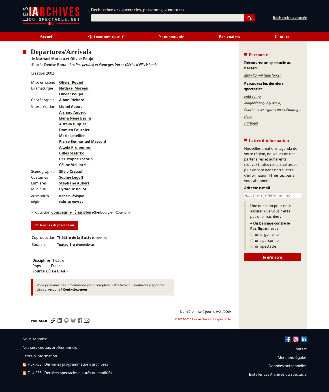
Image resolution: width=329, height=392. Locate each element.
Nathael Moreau (50, 58)
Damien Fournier (74, 129)
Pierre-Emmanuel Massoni (82, 141)
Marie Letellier (72, 135)
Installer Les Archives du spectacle (278, 374)
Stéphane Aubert (74, 183)
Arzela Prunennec (75, 147)
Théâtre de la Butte (74, 237)
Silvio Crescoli (71, 171)
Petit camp (252, 96)
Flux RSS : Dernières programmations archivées (68, 364)
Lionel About (70, 106)
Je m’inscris (273, 257)
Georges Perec (111, 64)
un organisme (266, 235)
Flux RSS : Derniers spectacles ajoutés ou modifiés (70, 372)
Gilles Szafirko (71, 153)
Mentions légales (292, 357)
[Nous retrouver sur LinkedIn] (304, 340)
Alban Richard (71, 99)
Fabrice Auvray (71, 201)
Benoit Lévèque (71, 196)
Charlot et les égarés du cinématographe (272, 109)
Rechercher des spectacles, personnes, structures (137, 9)
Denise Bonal (56, 64)
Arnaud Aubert (72, 112)
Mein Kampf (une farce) (262, 75)
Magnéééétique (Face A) (262, 103)
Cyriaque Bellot (72, 188)
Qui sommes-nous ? (106, 36)
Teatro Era (66, 244)
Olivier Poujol (82, 58)
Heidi (248, 116)
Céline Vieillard (72, 164)
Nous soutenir (171, 36)
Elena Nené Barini (75, 118)
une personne (266, 241)
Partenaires (229, 36)
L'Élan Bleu (55, 271)
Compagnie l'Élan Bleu (71, 212)
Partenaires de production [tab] (54, 225)
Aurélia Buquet (72, 124)
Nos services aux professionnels (50, 347)
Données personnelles (288, 365)
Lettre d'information (40, 355)
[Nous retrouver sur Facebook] (288, 340)
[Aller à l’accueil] (51, 24)
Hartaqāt (251, 123)
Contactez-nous (75, 289)
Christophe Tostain (76, 158)
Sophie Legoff (71, 177)
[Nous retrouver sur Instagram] (296, 340)
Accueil (46, 36)
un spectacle (265, 246)
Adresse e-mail (257, 188)
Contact (282, 36)
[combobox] (167, 17)
